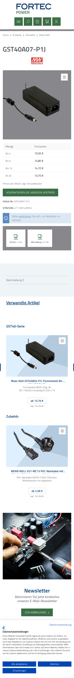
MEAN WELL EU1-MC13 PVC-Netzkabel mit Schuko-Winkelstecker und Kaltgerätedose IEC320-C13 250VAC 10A (37, 472)
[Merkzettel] (37, 21)
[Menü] (18, 21)
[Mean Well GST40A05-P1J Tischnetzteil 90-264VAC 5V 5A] (37, 356)
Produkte (17, 35)
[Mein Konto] (56, 21)
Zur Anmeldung (35, 612)
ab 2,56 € (37, 491)
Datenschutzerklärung (60, 624)
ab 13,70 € (37, 401)
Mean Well (44, 35)
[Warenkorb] (46, 21)
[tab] (37, 280)
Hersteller (30, 35)
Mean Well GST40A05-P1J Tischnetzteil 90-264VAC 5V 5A (37, 381)
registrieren (24, 216)
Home (6, 35)
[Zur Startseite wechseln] (37, 8)
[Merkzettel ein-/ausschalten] (64, 77)
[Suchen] (27, 21)
